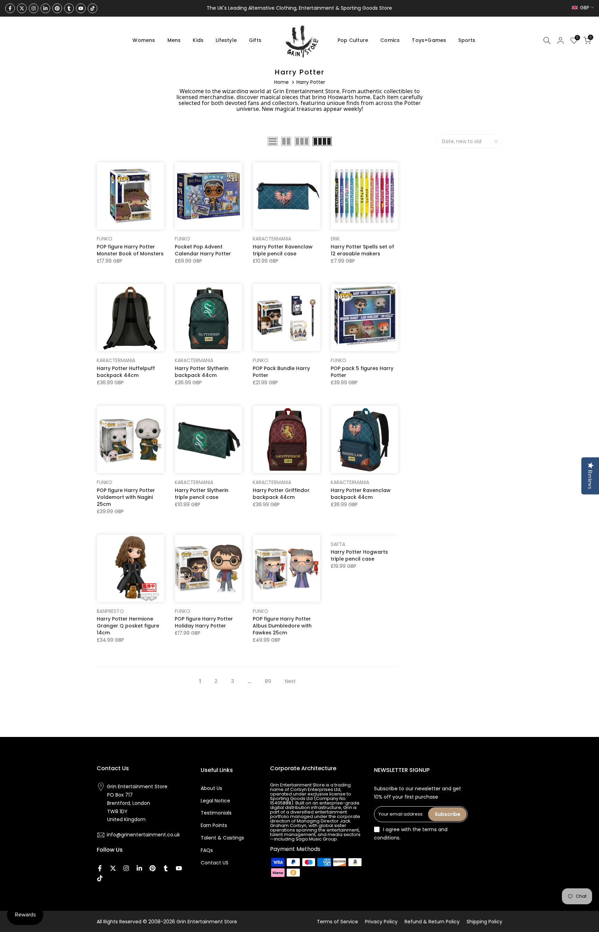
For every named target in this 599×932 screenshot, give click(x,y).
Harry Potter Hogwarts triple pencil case (359, 555)
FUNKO (104, 238)
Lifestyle (226, 40)
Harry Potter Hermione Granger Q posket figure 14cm (128, 625)
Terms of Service (337, 921)
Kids (198, 40)
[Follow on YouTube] (81, 8)
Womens (143, 40)
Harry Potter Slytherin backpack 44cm (201, 372)
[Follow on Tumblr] (69, 8)
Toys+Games (429, 40)
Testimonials (216, 812)
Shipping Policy (484, 921)
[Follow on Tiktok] (92, 8)
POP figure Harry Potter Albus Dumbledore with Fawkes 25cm (282, 625)
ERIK (335, 238)
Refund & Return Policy (432, 921)
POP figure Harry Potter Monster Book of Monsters (130, 250)
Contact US (214, 862)
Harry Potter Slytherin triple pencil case (201, 494)
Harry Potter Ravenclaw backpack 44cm (361, 494)
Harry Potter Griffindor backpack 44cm (281, 494)
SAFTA (338, 544)
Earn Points (214, 825)
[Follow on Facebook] (10, 8)
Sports (466, 40)
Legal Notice (215, 800)
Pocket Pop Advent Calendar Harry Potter (203, 250)
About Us (211, 788)
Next (290, 681)
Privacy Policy (381, 921)
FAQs (207, 850)
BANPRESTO (110, 611)
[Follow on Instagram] (33, 8)
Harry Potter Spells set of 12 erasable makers (362, 250)
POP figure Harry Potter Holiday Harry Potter (204, 622)
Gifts (255, 40)
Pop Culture (353, 40)
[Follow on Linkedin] (45, 8)
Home (281, 82)
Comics (390, 40)
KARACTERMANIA (272, 238)
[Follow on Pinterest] (57, 8)
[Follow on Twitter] (22, 8)
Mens (174, 40)
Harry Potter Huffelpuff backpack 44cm (126, 372)
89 (268, 681)
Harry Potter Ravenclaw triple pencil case (283, 250)
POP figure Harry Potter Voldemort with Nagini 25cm (126, 497)
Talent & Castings (222, 837)
